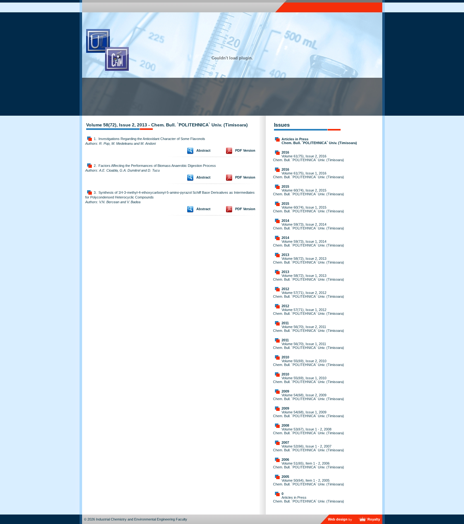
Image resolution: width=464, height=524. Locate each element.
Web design (338, 519)
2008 (285, 425)
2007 (285, 442)
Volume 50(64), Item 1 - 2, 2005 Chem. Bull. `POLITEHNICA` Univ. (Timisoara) (308, 482)
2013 (285, 255)
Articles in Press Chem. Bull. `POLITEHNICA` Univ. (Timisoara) (319, 141)
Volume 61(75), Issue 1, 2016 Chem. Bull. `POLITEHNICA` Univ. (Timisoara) (308, 175)
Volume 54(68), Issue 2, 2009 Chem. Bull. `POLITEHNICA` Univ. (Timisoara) (308, 397)
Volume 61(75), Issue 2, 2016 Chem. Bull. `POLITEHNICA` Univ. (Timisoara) (308, 158)
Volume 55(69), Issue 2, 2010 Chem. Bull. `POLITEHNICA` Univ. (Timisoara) (308, 363)
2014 (285, 220)
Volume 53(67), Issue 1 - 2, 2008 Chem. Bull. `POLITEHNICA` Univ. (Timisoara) (308, 431)
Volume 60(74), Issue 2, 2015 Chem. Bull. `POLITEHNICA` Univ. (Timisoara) (308, 192)
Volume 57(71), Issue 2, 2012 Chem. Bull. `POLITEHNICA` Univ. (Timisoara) (308, 294)
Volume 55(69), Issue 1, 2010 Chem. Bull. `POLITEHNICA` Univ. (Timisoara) (308, 380)
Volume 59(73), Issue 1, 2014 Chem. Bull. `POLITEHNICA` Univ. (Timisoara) (308, 243)
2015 (285, 186)
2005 (285, 476)
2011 (285, 323)
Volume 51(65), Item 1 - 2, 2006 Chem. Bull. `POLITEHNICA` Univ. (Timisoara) (308, 465)
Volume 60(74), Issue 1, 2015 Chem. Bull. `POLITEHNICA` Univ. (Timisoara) (308, 209)
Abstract (203, 150)
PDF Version (245, 150)
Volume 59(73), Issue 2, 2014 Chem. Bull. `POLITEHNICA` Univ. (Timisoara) (308, 226)
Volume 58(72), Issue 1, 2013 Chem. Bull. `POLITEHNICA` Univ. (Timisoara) (308, 277)
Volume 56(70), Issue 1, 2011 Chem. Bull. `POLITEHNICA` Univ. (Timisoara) (308, 346)
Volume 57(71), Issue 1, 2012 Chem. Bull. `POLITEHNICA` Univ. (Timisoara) (308, 311)
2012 (285, 289)
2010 (285, 357)
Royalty (373, 519)
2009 (285, 391)
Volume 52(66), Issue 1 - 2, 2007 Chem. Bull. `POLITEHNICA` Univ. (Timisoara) (308, 448)
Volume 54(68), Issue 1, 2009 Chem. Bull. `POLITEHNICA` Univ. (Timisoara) (308, 414)
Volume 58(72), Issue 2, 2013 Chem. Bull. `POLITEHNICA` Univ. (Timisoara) (308, 260)
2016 (285, 152)
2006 (285, 459)
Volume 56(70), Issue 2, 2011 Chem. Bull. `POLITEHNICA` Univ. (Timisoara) (308, 328)
